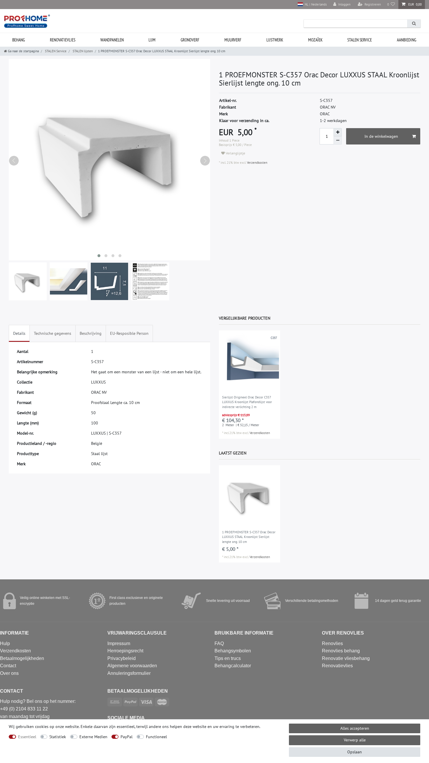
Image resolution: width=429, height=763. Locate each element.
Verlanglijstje (235, 153)
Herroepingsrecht (125, 650)
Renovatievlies (62, 40)
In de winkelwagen (381, 136)
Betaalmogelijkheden (22, 658)
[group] (249, 361)
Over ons (9, 673)
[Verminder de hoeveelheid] (338, 140)
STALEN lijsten (82, 51)
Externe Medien (93, 736)
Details (19, 333)
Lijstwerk (274, 40)
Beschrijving (91, 333)
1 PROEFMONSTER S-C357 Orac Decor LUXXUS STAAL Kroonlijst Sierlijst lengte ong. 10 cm (248, 537)
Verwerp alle (355, 740)
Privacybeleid (121, 658)
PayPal (126, 736)
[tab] (19, 333)
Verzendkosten (256, 163)
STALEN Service (359, 40)
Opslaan (354, 752)
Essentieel (27, 736)
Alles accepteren (354, 728)
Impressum (118, 643)
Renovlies (332, 643)
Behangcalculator (232, 665)
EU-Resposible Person (129, 333)
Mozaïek (315, 40)
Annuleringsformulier (129, 673)
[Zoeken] (414, 23)
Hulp (5, 643)
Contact (8, 665)
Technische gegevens (52, 333)
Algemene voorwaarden (132, 665)
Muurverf (232, 40)
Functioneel (156, 736)
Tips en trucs (227, 658)
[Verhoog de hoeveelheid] (338, 132)
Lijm (152, 40)
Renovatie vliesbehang (346, 658)
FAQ (219, 643)
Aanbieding (406, 40)
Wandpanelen (112, 40)
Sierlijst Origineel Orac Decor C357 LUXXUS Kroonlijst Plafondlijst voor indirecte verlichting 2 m (247, 402)
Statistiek (57, 736)
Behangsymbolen (232, 650)
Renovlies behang (341, 650)
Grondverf (190, 40)
